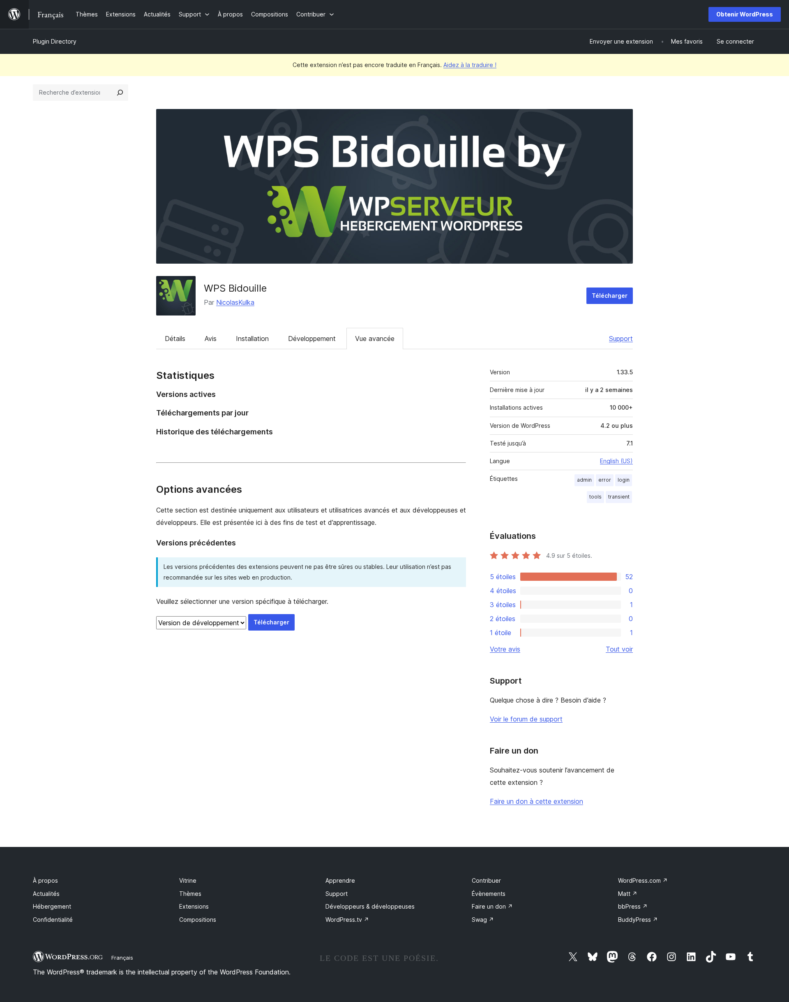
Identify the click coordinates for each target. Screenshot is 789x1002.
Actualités (46, 893)
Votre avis (505, 649)
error (604, 480)
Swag (483, 919)
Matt (627, 893)
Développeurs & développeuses (370, 906)
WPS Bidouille (235, 288)
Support (621, 338)
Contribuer (486, 880)
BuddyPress (638, 919)
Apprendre (340, 880)
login (624, 480)
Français (122, 957)
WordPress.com (643, 880)
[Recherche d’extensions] (120, 92)
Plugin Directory (54, 41)
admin (584, 480)
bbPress (633, 906)
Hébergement (52, 906)
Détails (175, 338)
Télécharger (610, 295)
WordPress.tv (347, 919)
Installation (252, 338)
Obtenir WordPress (744, 14)
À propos (45, 880)
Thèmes (190, 893)
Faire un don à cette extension (536, 801)
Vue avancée (374, 338)
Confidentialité (53, 919)
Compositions (197, 919)
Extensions (194, 906)
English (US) (616, 460)
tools (595, 497)
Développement (312, 338)
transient (619, 497)
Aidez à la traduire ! (469, 64)
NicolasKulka (235, 302)
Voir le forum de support (526, 719)
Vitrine (187, 880)
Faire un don (492, 906)
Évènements (488, 893)
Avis (211, 338)
